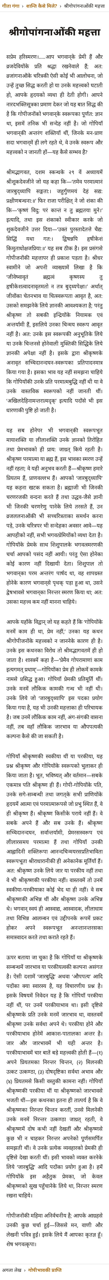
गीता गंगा (10, 6)
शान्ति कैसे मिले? (41, 6)
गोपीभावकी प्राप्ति (45, 1270)
